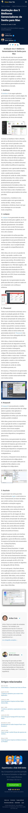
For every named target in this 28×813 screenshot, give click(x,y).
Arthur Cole (8, 35)
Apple (14, 496)
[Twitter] (13, 35)
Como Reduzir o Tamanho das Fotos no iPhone (13, 687)
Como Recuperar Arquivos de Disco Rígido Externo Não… (12, 702)
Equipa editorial (20, 800)
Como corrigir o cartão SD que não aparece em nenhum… (13, 733)
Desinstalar (17, 802)
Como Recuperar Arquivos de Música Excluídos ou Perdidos (13, 740)
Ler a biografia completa (9, 640)
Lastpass (5, 217)
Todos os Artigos (5, 6)
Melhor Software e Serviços (19, 6)
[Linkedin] (15, 40)
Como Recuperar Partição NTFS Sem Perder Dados (13, 717)
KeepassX (5, 406)
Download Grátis (14, 785)
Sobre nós (6, 800)
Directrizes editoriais (8, 802)
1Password (18, 333)
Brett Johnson (9, 40)
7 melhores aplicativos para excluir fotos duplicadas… (12, 694)
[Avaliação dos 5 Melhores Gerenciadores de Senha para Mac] (10, 44)
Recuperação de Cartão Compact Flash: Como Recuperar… (13, 725)
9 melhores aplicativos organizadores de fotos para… (13, 709)
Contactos (12, 800)
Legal (22, 802)
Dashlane (5, 93)
